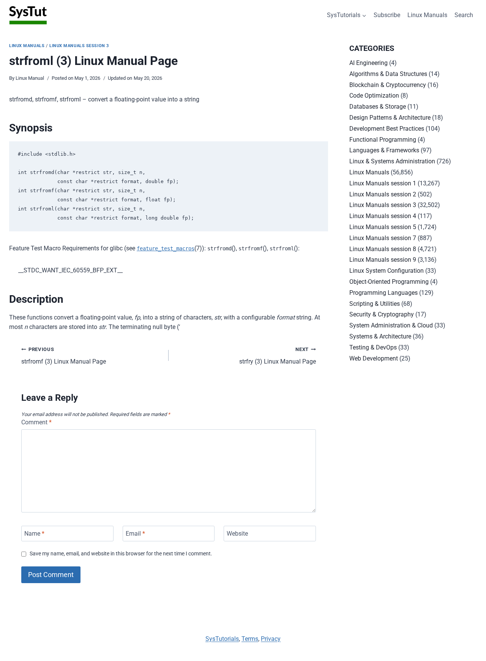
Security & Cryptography (381, 314)
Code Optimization (374, 95)
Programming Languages (383, 292)
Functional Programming (382, 139)
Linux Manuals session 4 (382, 216)
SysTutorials (222, 638)
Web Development (373, 358)
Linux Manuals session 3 (79, 45)
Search (463, 15)
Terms (249, 638)
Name (34, 533)
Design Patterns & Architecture (390, 117)
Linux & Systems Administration (392, 161)
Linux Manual (30, 78)
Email (135, 533)
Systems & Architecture (380, 336)
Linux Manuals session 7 (382, 238)
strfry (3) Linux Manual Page (277, 355)
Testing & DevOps (373, 347)
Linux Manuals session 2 (382, 194)
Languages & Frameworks (384, 150)
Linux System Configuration (386, 270)
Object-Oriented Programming (389, 281)
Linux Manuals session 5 (382, 227)
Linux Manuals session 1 (382, 183)
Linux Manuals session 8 (382, 249)
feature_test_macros (165, 248)
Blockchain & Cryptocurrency (387, 85)
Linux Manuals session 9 (382, 259)
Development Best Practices (386, 128)
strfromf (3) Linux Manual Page (63, 355)
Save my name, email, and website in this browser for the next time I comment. (121, 553)
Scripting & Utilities (374, 303)
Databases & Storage (377, 106)
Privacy (271, 638)
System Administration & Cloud (391, 325)
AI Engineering (368, 62)
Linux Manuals (427, 15)
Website (237, 533)
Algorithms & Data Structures (388, 73)
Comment (36, 422)
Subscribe (387, 15)
